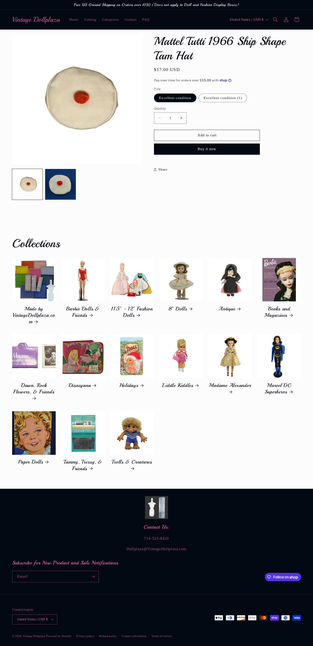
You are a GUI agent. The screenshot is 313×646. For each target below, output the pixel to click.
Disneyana (80, 385)
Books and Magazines (277, 312)
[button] (275, 19)
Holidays (128, 385)
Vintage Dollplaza (34, 636)
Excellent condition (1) (223, 97)
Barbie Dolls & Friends (82, 312)
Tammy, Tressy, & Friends (82, 465)
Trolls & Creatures (132, 462)
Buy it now (207, 149)
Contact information (134, 636)
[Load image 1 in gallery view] (27, 184)
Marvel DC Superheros (278, 388)
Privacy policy (85, 636)
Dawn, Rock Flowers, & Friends (34, 388)
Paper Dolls (30, 462)
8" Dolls (178, 309)
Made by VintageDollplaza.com (34, 315)
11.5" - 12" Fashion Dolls (132, 312)
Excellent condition (175, 97)
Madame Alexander (230, 385)
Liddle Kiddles (177, 385)
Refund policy (108, 636)
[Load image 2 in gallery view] (60, 184)
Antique (227, 309)
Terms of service (161, 636)
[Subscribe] (93, 576)
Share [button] (163, 169)
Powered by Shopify (58, 636)
